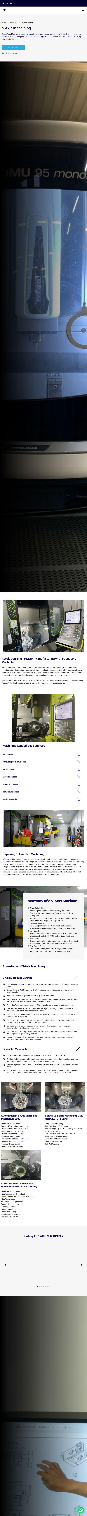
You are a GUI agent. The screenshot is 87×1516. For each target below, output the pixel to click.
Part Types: (8, 754)
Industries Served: (11, 791)
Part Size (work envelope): (14, 761)
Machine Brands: (10, 799)
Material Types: (10, 776)
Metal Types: (8, 769)
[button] (83, 10)
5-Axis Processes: (11, 784)
